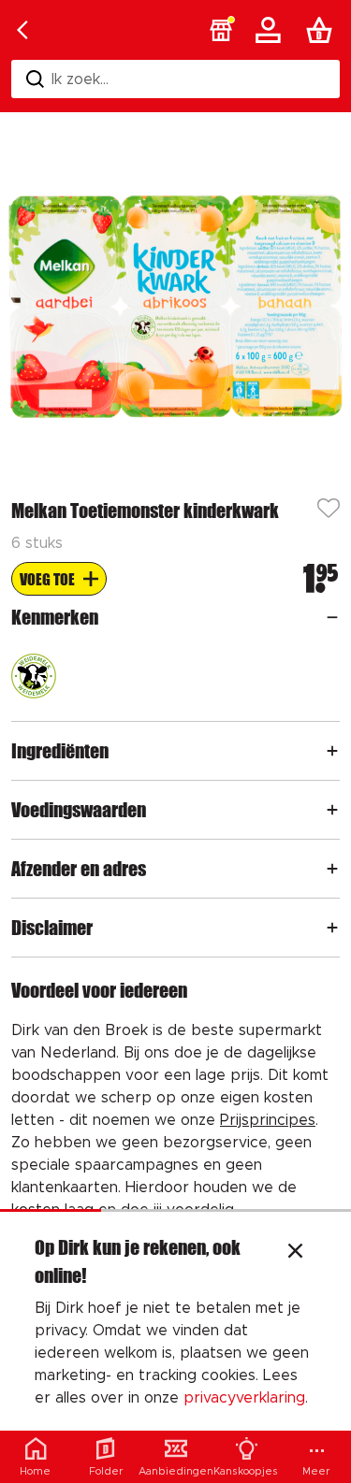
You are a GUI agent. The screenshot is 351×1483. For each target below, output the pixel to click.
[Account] (271, 30)
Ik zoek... (80, 79)
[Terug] (22, 30)
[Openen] (332, 617)
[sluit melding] (295, 1253)
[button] (221, 30)
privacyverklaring (244, 1397)
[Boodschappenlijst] (323, 30)
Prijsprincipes (267, 1120)
